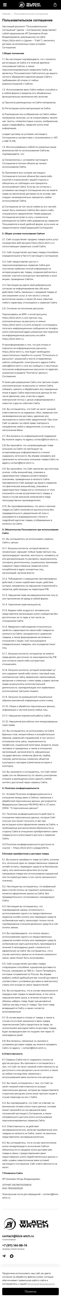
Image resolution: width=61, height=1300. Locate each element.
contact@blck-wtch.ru (18, 1236)
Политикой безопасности (41, 1283)
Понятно (30, 1291)
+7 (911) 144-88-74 (14, 1245)
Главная (6, 13)
